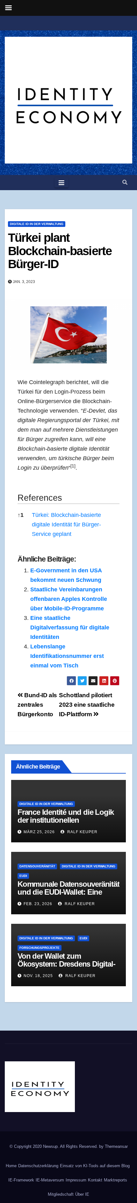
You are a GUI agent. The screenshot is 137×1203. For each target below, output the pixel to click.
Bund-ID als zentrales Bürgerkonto (37, 704)
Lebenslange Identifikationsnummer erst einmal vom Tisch (67, 656)
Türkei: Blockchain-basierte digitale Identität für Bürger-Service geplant (66, 524)
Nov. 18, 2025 (38, 976)
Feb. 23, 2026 (38, 904)
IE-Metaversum (50, 1180)
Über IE (82, 1194)
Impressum (76, 1180)
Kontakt (95, 1180)
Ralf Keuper (81, 832)
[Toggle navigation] (61, 182)
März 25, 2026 (39, 832)
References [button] (40, 498)
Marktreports (115, 1180)
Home (11, 1165)
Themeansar (116, 1146)
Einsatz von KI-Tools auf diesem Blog (95, 1165)
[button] (125, 182)
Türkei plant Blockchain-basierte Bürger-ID (60, 251)
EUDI (23, 876)
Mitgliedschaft (61, 1194)
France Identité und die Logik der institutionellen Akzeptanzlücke (66, 820)
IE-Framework (21, 1180)
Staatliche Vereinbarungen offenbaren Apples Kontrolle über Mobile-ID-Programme (68, 599)
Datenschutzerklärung (38, 1165)
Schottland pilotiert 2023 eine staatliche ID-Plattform (86, 704)
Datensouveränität (37, 866)
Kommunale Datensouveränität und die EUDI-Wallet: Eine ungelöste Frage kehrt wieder (68, 892)
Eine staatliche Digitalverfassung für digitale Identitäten (69, 627)
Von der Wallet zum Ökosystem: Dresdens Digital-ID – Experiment (66, 964)
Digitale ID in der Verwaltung (36, 224)
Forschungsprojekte (39, 947)
